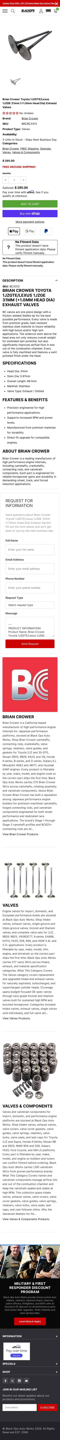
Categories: (10, 143)
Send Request (30, 643)
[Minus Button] (6, 180)
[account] (41, 10)
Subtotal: (8, 187)
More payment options (30, 221)
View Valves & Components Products (25, 1219)
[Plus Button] (23, 180)
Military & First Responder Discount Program (30, 1287)
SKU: (5, 123)
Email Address (15, 559)
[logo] (28, 11)
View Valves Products (16, 1018)
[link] (15, 81)
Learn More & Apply (30, 1321)
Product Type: (11, 129)
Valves (6, 152)
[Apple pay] (14, 231)
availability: (9, 134)
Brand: (6, 118)
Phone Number (15, 578)
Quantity (6, 173)
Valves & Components (26, 152)
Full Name (12, 540)
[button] (48, 10)
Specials (45, 148)
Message (11, 613)
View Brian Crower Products (20, 834)
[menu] (5, 10)
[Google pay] (30, 231)
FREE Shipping (29, 148)
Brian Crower (30, 118)
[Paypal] (46, 231)
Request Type (14, 597)
